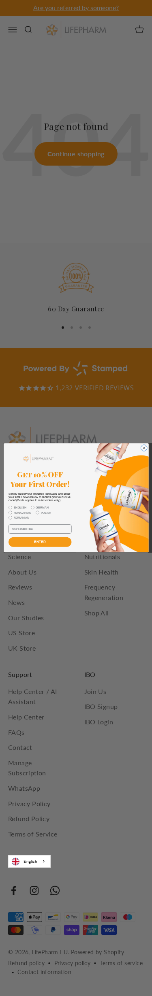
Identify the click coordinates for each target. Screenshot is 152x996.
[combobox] (29, 861)
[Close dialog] (144, 448)
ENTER (39, 542)
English (30, 861)
